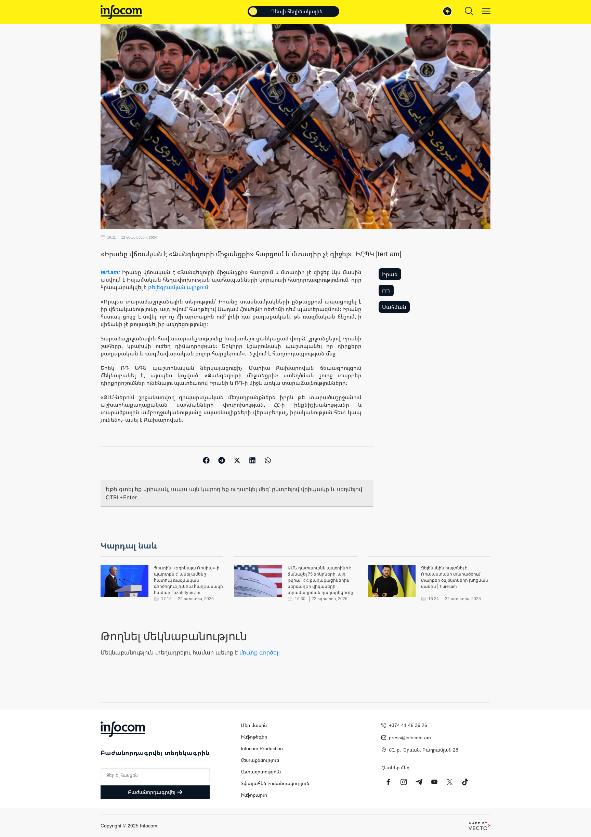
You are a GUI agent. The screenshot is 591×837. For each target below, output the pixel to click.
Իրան (390, 274)
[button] (206, 460)
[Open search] (469, 11)
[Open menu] (486, 11)
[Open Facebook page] (388, 782)
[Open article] (124, 581)
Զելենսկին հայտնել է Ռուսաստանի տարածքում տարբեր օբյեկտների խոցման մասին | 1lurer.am (454, 577)
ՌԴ (386, 290)
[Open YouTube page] (434, 782)
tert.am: (111, 272)
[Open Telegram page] (419, 782)
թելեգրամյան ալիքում (178, 287)
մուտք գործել (258, 652)
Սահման (394, 307)
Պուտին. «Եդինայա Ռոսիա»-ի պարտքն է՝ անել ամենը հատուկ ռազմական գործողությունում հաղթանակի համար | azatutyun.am (188, 580)
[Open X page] (450, 782)
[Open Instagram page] (403, 782)
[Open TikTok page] (465, 782)
